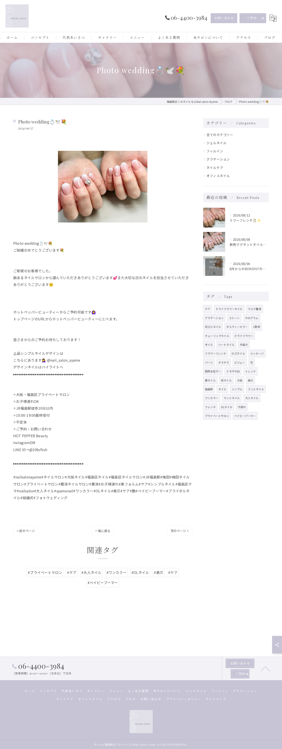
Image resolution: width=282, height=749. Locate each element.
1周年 (256, 327)
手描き (244, 344)
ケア (207, 309)
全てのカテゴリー (219, 134)
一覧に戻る (102, 531)
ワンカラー (211, 398)
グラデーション (218, 159)
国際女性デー (213, 371)
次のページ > (180, 531)
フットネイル (256, 389)
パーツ (209, 362)
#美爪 (158, 572)
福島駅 (209, 389)
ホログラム (251, 318)
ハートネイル (226, 344)
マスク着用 (254, 309)
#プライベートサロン (45, 572)
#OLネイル (140, 572)
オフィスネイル (218, 175)
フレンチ (210, 407)
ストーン (234, 318)
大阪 (239, 380)
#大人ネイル (91, 572)
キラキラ (223, 362)
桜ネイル (226, 380)
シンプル (237, 389)
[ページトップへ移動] (265, 668)
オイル (209, 344)
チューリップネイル (217, 336)
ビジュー (239, 362)
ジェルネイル (216, 142)
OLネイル (226, 407)
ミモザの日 (233, 371)
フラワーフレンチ (215, 353)
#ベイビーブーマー (102, 582)
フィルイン (214, 151)
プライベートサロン (217, 416)
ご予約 (252, 18)
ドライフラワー (243, 336)
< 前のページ (26, 531)
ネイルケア (214, 167)
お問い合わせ (224, 18)
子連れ (242, 407)
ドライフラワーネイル (229, 309)
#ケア (71, 572)
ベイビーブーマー (245, 416)
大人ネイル (252, 398)
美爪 (250, 380)
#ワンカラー (116, 572)
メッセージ (257, 353)
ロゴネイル (238, 353)
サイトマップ (216, 699)
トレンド (250, 371)
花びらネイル (213, 327)
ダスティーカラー (237, 327)
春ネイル (210, 380)
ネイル (222, 389)
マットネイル (232, 398)
